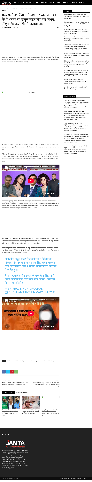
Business (21, 2)
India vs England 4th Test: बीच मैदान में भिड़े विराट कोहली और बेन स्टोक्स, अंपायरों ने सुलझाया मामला (15, 383)
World (43, 2)
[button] (88, 3)
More (80, 2)
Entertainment (62, 2)
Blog (73, 2)
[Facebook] (4, 371)
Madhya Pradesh (24, 361)
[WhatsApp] (16, 371)
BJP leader (10, 361)
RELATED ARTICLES (8, 392)
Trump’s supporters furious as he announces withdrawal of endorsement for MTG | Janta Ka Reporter (76, 24)
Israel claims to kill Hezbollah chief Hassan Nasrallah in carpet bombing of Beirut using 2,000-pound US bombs (76, 31)
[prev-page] (3, 419)
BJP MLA (17, 361)
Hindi (8, 8)
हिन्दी (15, 2)
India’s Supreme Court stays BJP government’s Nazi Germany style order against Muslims (75, 81)
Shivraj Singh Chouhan (36, 361)
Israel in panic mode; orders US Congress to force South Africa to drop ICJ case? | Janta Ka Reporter (76, 55)
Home (3, 8)
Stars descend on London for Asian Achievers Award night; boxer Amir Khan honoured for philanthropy (77, 38)
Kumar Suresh (7, 27)
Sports (51, 2)
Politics (36, 2)
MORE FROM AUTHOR (22, 392)
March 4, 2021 (45, 292)
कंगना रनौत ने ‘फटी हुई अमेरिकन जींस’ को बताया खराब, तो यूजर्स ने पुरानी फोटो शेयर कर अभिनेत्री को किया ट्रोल (46, 384)
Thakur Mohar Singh (49, 361)
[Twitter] (8, 371)
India (28, 2)
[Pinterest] (12, 371)
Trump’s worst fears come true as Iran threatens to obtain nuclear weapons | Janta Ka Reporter (76, 16)
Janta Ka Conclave (81, 478)
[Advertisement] (30, 42)
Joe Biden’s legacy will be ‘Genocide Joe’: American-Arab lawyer (75, 88)
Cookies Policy (72, 478)
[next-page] (6, 419)
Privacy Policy (63, 478)
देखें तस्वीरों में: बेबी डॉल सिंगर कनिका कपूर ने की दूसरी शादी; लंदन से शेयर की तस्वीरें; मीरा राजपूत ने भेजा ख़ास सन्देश (30, 411)
